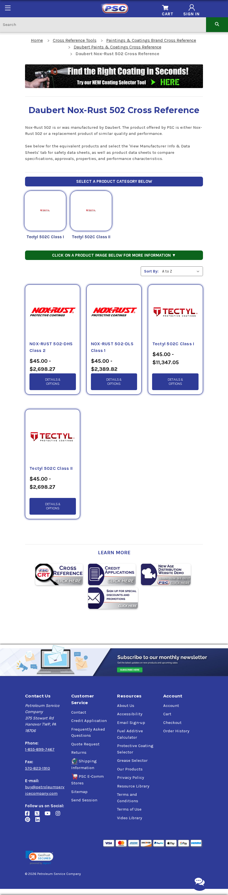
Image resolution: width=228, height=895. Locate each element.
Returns (78, 752)
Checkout (172, 722)
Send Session (84, 799)
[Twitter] (39, 815)
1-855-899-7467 (39, 749)
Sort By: (151, 271)
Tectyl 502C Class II (91, 236)
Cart (167, 713)
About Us (125, 705)
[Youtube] (50, 815)
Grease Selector (132, 760)
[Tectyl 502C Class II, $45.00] (52, 437)
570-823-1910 (37, 768)
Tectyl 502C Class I (45, 236)
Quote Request (85, 743)
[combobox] (103, 24)
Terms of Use (129, 809)
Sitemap (79, 791)
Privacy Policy (130, 777)
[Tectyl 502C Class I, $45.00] (175, 313)
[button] (39, 857)
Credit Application (89, 720)
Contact (78, 712)
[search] (217, 24)
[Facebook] (30, 815)
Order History (176, 730)
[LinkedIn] (39, 821)
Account (171, 705)
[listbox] (182, 271)
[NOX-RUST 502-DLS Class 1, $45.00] (114, 313)
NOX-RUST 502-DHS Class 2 (51, 347)
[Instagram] (60, 815)
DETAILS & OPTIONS (52, 382)
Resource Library (133, 786)
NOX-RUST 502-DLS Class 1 (112, 347)
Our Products (130, 769)
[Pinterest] (30, 821)
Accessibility (129, 713)
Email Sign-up (131, 722)
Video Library (129, 817)
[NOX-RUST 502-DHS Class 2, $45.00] (52, 313)
